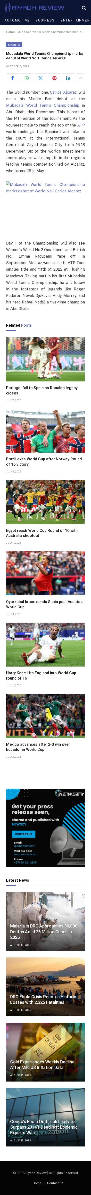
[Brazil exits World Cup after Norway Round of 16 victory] (45, 431)
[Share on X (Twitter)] (40, 78)
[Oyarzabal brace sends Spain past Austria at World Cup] (45, 573)
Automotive (17, 20)
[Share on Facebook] (12, 78)
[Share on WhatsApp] (26, 78)
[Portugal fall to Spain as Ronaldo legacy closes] (45, 359)
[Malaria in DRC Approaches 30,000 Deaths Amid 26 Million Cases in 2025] (45, 921)
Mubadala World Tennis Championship (42, 105)
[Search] (83, 7)
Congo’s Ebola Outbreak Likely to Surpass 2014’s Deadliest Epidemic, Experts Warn (44, 1127)
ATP (81, 125)
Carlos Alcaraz (63, 92)
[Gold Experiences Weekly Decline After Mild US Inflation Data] (45, 1052)
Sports (14, 44)
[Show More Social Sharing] (80, 78)
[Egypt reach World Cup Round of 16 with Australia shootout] (45, 502)
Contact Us (55, 1183)
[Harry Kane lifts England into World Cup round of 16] (45, 645)
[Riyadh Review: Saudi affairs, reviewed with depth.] (34, 8)
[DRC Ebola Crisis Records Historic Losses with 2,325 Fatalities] (45, 986)
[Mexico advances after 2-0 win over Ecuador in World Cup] (45, 716)
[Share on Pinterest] (54, 78)
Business (45, 20)
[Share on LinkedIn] (68, 78)
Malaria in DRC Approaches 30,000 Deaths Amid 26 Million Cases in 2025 (43, 931)
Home (10, 32)
